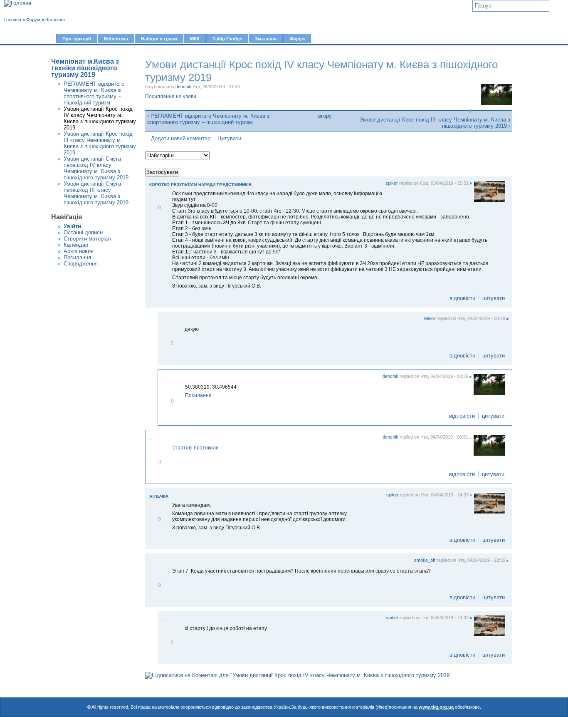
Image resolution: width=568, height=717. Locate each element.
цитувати (493, 298)
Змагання (266, 38)
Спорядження (81, 264)
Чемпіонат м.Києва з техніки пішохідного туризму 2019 (85, 68)
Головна (12, 19)
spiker (391, 183)
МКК (195, 38)
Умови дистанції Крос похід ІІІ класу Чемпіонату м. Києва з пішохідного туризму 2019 (100, 143)
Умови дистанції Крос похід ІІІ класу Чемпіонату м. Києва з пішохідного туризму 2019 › (435, 123)
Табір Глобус (227, 38)
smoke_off (424, 560)
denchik (183, 86)
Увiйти (72, 226)
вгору (325, 116)
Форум (297, 38)
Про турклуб (76, 38)
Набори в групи (159, 38)
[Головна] (17, 3)
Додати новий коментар (180, 138)
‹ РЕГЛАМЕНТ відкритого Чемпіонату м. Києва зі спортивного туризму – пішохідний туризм (209, 119)
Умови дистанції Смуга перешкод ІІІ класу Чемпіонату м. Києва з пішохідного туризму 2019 (96, 193)
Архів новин (79, 251)
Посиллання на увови (170, 96)
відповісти (462, 298)
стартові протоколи (196, 448)
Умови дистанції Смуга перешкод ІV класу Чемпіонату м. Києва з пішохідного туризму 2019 (96, 168)
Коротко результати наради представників (200, 184)
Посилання (77, 257)
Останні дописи (83, 232)
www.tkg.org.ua (436, 707)
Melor (429, 318)
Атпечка (158, 496)
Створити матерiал (87, 239)
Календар (76, 245)
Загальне (55, 19)
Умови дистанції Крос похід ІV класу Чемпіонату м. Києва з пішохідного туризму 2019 (100, 118)
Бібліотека (116, 38)
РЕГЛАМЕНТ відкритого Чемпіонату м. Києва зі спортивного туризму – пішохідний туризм (94, 93)
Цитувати (229, 138)
